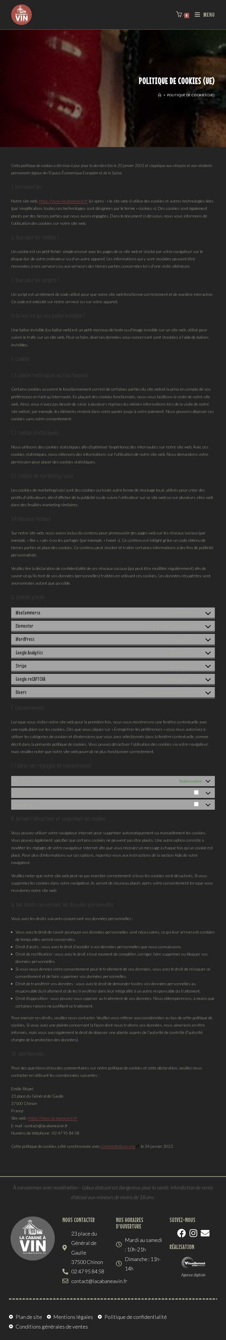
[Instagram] (193, 1233)
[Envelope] (205, 1233)
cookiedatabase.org (118, 1146)
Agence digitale (193, 1274)
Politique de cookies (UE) (191, 95)
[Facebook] (181, 1233)
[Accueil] (160, 95)
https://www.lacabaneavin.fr (63, 200)
